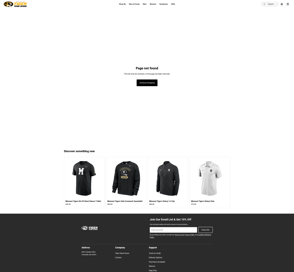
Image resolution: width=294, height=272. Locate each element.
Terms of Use (179, 235)
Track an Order (155, 253)
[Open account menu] (281, 4)
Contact (118, 257)
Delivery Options (155, 257)
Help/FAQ (153, 270)
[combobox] (273, 4)
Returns (152, 266)
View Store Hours (122, 253)
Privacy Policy (189, 235)
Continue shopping (147, 83)
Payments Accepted (157, 262)
